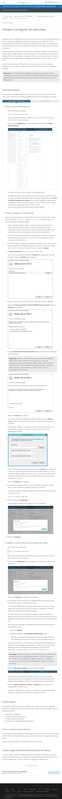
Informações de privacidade (39, 789)
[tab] (16, 101)
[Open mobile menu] (3, 2)
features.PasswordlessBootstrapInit (18, 207)
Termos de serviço (19, 789)
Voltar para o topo (32, 765)
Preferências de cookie (28, 791)
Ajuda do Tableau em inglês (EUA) (45, 6)
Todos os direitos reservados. (25, 794)
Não (56, 772)
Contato (19, 791)
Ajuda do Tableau (8, 16)
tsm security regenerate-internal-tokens (29, 219)
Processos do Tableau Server (40, 649)
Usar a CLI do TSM (45, 101)
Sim (50, 772)
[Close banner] (60, 6)
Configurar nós (26, 649)
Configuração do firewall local (17, 240)
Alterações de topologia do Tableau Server (35, 759)
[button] (3, 23)
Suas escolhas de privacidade (42, 791)
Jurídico (6, 789)
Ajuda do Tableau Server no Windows (23, 16)
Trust (14, 791)
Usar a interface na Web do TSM (16, 101)
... (34, 16)
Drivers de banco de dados (34, 741)
